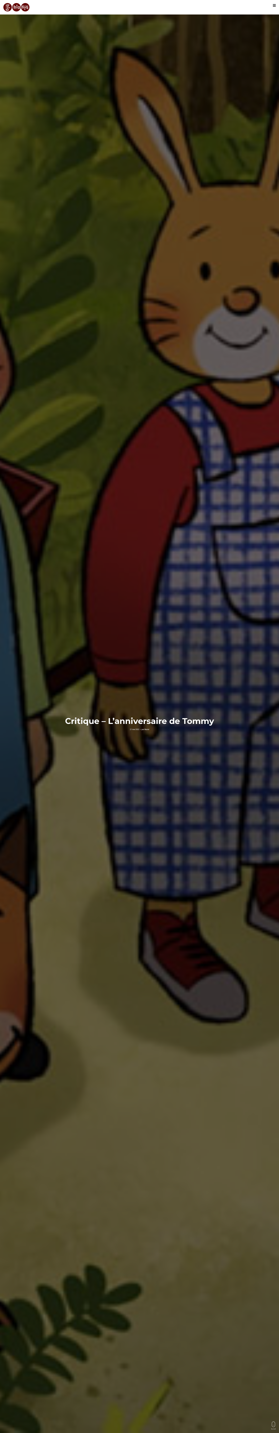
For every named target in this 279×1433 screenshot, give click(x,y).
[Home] (16, 7)
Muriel (146, 729)
